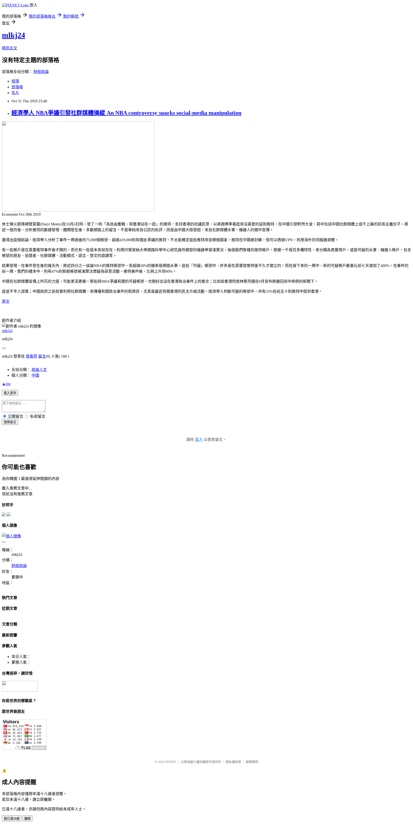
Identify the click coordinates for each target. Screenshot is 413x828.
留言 (42, 356)
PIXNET (170, 762)
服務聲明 (252, 762)
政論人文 (39, 370)
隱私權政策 (233, 762)
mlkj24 (13, 35)
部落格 (17, 87)
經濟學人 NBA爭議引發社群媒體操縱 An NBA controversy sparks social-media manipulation (126, 113)
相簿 (15, 81)
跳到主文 (9, 48)
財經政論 (41, 72)
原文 (6, 301)
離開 (27, 818)
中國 (35, 375)
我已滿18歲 (12, 818)
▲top (6, 384)
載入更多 (10, 393)
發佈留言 (10, 422)
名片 (15, 93)
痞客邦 (31, 356)
